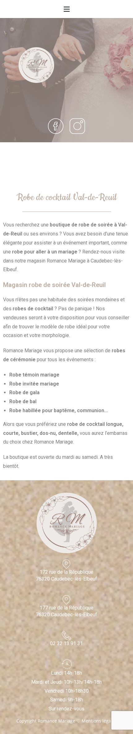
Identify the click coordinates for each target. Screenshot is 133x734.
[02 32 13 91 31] (66, 635)
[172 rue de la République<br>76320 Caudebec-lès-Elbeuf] (66, 564)
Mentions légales (99, 721)
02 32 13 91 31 (66, 643)
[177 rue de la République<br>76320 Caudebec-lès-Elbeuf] (66, 599)
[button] (66, 9)
